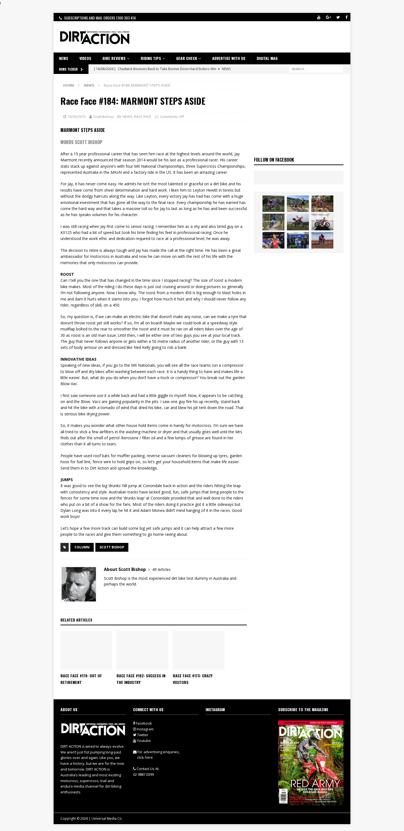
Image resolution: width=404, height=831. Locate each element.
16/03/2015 (77, 116)
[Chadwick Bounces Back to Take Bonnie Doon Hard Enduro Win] (273, 203)
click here (145, 757)
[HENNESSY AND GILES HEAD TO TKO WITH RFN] (322, 203)
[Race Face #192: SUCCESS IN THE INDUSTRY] (142, 650)
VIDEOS (85, 58)
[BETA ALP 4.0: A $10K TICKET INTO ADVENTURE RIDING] (298, 222)
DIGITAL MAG (267, 58)
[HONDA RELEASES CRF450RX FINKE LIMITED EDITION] (322, 222)
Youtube (143, 740)
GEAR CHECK (186, 58)
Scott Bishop (103, 116)
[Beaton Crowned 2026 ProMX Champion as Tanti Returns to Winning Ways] (298, 240)
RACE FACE (142, 116)
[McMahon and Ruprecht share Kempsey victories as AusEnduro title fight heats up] (273, 222)
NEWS (63, 58)
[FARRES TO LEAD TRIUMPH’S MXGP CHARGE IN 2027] (298, 203)
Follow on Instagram (241, 735)
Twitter (142, 734)
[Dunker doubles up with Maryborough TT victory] (273, 240)
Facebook (143, 723)
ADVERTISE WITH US (228, 58)
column (82, 547)
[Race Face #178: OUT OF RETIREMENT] (86, 650)
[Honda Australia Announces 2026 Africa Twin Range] (322, 240)
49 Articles (161, 569)
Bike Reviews (114, 58)
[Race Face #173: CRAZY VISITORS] (199, 650)
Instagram (145, 729)
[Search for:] (316, 68)
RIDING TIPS (151, 58)
